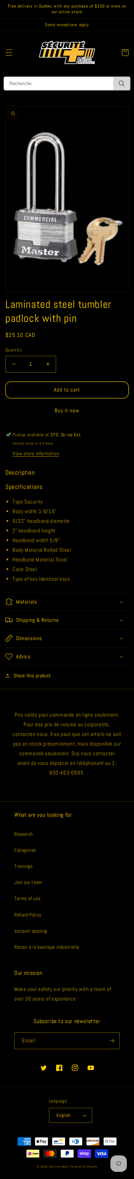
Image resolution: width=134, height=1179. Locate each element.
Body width (25, 511)
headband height (37, 530)
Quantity (13, 350)
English (63, 1115)
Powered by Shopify (84, 1166)
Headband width (30, 540)
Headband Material (33, 559)
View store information (36, 453)
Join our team (28, 882)
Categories (25, 850)
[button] (9, 52)
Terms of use (27, 898)
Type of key (25, 578)
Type (18, 501)
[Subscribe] (111, 1040)
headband (38, 520)
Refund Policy (28, 915)
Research (23, 834)
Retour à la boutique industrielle (46, 947)
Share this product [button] (32, 675)
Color (18, 569)
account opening (30, 931)
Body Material (28, 549)
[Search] (121, 83)
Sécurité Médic (59, 1166)
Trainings (23, 866)
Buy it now (67, 410)
